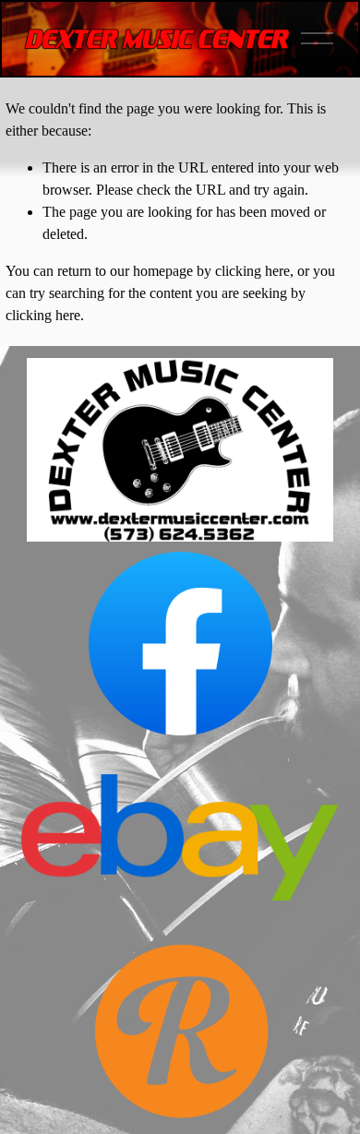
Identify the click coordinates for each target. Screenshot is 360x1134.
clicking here (252, 271)
